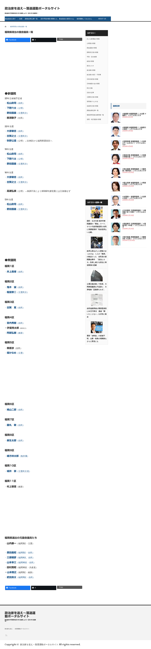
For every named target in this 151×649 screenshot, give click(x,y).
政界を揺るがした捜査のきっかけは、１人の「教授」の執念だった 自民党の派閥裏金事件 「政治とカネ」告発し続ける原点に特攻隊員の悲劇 (97, 258)
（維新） (16, 333)
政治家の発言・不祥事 (94, 75)
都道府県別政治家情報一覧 (95, 115)
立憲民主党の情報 (92, 97)
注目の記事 (90, 92)
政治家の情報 (91, 70)
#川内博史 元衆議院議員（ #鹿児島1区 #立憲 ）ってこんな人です (134, 212)
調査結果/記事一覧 (31, 19)
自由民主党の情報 (92, 106)
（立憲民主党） (19, 471)
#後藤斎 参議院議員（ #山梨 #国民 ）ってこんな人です (134, 114)
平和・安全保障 (92, 57)
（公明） (16, 108)
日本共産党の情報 (92, 79)
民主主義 (89, 88)
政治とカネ (90, 66)
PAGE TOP (145, 627)
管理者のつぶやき (92, 101)
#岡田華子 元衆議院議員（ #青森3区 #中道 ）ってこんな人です (134, 225)
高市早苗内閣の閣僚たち (49, 19)
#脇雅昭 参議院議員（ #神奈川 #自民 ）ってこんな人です (134, 128)
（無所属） (18, 456)
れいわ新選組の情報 (93, 39)
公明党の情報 (91, 43)
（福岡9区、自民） (21, 557)
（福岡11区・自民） (21, 577)
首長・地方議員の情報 (94, 119)
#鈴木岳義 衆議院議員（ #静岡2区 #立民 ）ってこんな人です (134, 237)
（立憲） (16, 353)
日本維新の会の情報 (93, 83)
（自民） (16, 103)
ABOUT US (102, 19)
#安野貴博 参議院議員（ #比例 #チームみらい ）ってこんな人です (134, 143)
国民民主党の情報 (92, 52)
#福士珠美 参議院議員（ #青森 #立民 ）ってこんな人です (134, 183)
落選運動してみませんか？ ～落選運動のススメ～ (84, 19)
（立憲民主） (18, 113)
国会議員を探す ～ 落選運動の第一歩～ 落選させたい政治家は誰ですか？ (13, 19)
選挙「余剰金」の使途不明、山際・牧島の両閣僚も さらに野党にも (97, 338)
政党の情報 (90, 61)
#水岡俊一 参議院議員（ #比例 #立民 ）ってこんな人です (134, 197)
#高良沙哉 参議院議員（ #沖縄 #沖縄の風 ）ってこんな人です (134, 156)
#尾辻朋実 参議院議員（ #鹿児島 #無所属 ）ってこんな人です (134, 169)
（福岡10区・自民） (21, 562)
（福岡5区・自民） (20, 552)
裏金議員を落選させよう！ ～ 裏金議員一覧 (66, 19)
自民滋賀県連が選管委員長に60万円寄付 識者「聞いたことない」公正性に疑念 (97, 312)
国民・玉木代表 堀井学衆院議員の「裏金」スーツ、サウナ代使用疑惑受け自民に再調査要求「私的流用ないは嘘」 (97, 226)
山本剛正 (12, 572)
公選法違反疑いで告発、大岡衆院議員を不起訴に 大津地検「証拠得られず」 (97, 287)
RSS (6, 635)
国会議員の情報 (92, 48)
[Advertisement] (44, 65)
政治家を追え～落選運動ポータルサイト (32, 8)
